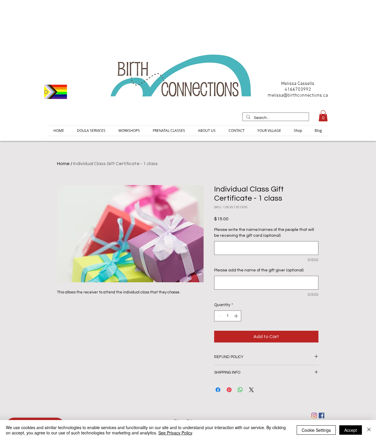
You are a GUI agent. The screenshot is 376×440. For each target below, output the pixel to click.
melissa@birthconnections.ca (298, 95)
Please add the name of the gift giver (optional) (258, 270)
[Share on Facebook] (217, 389)
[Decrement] (218, 316)
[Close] (368, 430)
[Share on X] (251, 389)
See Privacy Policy (175, 433)
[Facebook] (321, 415)
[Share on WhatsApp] (240, 389)
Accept (350, 430)
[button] (323, 115)
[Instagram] (314, 415)
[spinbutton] (227, 316)
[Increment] (236, 316)
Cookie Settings (316, 430)
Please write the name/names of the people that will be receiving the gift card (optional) (264, 233)
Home (63, 163)
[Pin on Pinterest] (229, 389)
